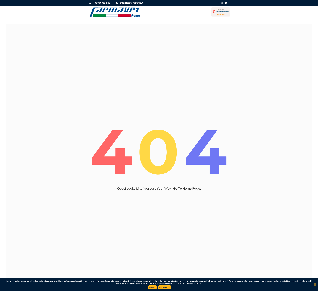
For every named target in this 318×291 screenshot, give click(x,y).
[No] (315, 284)
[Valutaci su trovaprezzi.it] (220, 12)
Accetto (152, 287)
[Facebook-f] (218, 3)
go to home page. (187, 188)
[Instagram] (222, 3)
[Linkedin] (226, 3)
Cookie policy (164, 287)
